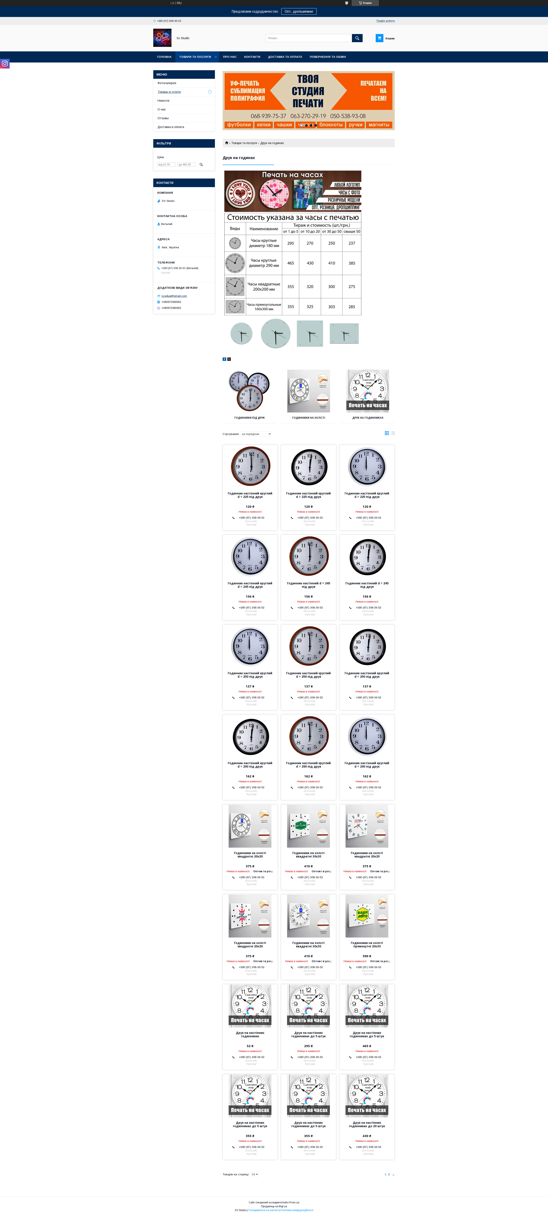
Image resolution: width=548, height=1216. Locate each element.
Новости (163, 100)
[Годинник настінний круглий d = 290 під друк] (250, 736)
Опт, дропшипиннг (299, 11)
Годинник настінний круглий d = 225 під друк (250, 495)
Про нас (230, 56)
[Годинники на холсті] (309, 391)
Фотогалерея (167, 83)
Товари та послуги (195, 56)
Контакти (252, 56)
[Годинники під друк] (249, 391)
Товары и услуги (169, 92)
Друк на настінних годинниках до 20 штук (367, 1124)
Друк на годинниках (367, 417)
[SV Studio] (162, 46)
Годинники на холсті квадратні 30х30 (308, 854)
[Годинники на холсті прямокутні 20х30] (367, 916)
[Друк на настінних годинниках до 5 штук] (308, 1005)
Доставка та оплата (285, 56)
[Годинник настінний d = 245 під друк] (308, 556)
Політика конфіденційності (297, 1210)
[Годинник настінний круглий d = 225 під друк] (250, 466)
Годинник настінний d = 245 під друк (308, 585)
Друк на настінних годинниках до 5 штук (308, 1034)
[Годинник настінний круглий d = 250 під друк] (250, 646)
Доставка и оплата (171, 127)
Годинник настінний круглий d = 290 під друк (250, 764)
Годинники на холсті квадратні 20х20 (250, 854)
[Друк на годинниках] (368, 391)
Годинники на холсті (308, 417)
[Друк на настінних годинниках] (250, 1005)
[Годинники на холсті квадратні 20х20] (250, 826)
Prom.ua (294, 1202)
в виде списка (393, 434)
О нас (162, 109)
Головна (164, 56)
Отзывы (163, 118)
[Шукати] (357, 38)
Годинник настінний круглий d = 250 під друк (250, 674)
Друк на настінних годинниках (250, 1034)
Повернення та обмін (328, 56)
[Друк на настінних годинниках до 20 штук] (367, 1095)
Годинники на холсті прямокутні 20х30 (367, 944)
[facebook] (224, 360)
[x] (229, 360)
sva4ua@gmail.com (174, 296)
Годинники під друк (249, 417)
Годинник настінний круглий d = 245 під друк (250, 585)
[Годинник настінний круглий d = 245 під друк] (250, 556)
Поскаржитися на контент (263, 1210)
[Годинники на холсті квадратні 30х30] (308, 826)
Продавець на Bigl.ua (274, 1206)
